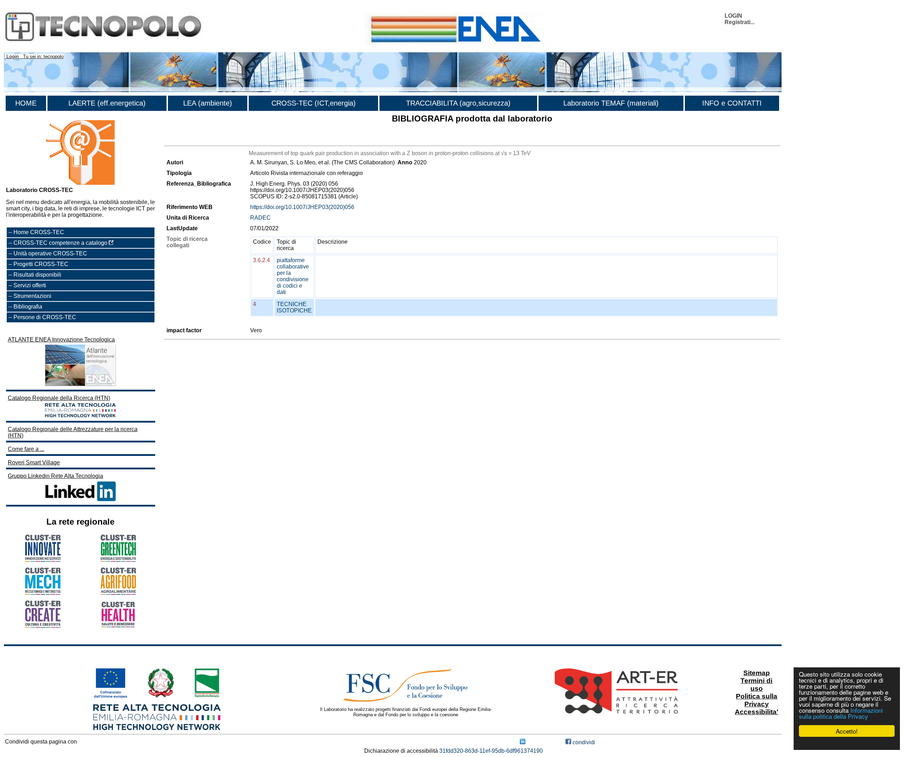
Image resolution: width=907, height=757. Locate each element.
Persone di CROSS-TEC (44, 317)
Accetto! (847, 731)
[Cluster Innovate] (43, 560)
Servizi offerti (29, 285)
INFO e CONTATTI (732, 103)
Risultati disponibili (37, 275)
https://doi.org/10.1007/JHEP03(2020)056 (302, 207)
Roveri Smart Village (34, 462)
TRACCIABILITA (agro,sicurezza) (458, 103)
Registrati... (740, 22)
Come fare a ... (26, 449)
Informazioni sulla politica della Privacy (841, 713)
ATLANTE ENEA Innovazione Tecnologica (61, 340)
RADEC (260, 218)
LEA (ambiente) (207, 103)
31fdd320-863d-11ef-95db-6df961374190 (491, 751)
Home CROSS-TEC (38, 232)
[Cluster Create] (43, 626)
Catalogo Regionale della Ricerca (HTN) (59, 398)
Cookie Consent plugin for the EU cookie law (846, 743)
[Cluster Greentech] (118, 560)
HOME (25, 103)
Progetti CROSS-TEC (40, 264)
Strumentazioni (32, 296)
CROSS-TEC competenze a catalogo (61, 243)
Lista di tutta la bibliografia (197, 139)
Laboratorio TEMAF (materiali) (611, 103)
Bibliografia (27, 307)
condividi (583, 742)
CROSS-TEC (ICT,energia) (313, 103)
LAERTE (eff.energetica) (107, 103)
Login (12, 56)
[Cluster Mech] (43, 593)
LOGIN (733, 16)
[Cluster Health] (118, 626)
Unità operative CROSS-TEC (50, 253)
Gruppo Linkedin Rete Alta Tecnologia (55, 476)
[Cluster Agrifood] (118, 593)
